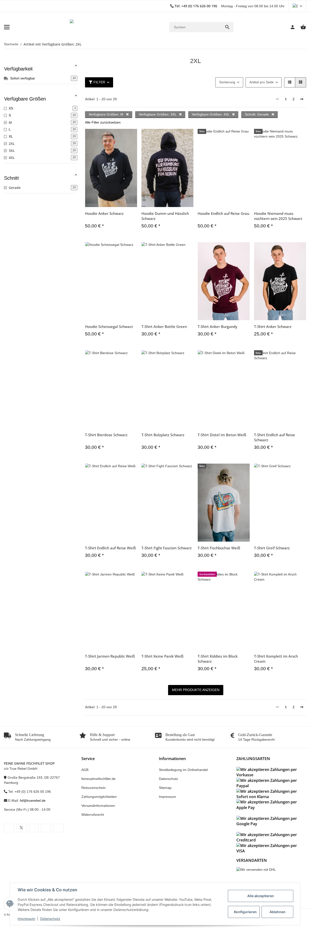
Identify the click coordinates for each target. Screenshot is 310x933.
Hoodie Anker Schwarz (104, 213)
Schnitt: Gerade (257, 114)
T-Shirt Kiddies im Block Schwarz (218, 659)
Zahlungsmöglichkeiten (99, 797)
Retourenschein (93, 788)
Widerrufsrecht (92, 814)
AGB (84, 770)
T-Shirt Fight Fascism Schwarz (166, 547)
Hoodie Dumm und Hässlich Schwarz (165, 216)
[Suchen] (227, 27)
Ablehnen (278, 912)
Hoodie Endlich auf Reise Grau (223, 213)
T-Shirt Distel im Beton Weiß (222, 434)
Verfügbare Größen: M (106, 114)
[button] (297, 6)
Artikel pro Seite (261, 82)
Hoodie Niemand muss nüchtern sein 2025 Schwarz (278, 216)
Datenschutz (50, 919)
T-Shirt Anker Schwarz (272, 326)
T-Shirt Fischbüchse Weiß (219, 547)
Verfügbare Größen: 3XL (158, 114)
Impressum (26, 919)
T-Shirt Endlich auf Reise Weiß (110, 547)
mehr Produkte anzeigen (195, 690)
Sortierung (227, 82)
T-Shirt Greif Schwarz (272, 547)
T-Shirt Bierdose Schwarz (106, 434)
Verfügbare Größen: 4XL (211, 114)
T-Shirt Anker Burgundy (217, 326)
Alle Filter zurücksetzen (103, 122)
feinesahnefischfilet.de (98, 779)
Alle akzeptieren (260, 896)
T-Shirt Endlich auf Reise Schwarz (274, 437)
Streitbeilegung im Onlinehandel (183, 770)
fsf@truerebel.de (33, 800)
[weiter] (301, 99)
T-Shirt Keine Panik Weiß (162, 656)
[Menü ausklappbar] (7, 27)
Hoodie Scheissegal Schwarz (109, 326)
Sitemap (165, 788)
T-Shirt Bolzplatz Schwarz (162, 434)
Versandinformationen (98, 806)
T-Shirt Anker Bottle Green (164, 326)
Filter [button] (99, 82)
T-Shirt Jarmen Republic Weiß (110, 656)
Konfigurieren (245, 912)
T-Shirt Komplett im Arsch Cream (276, 659)
